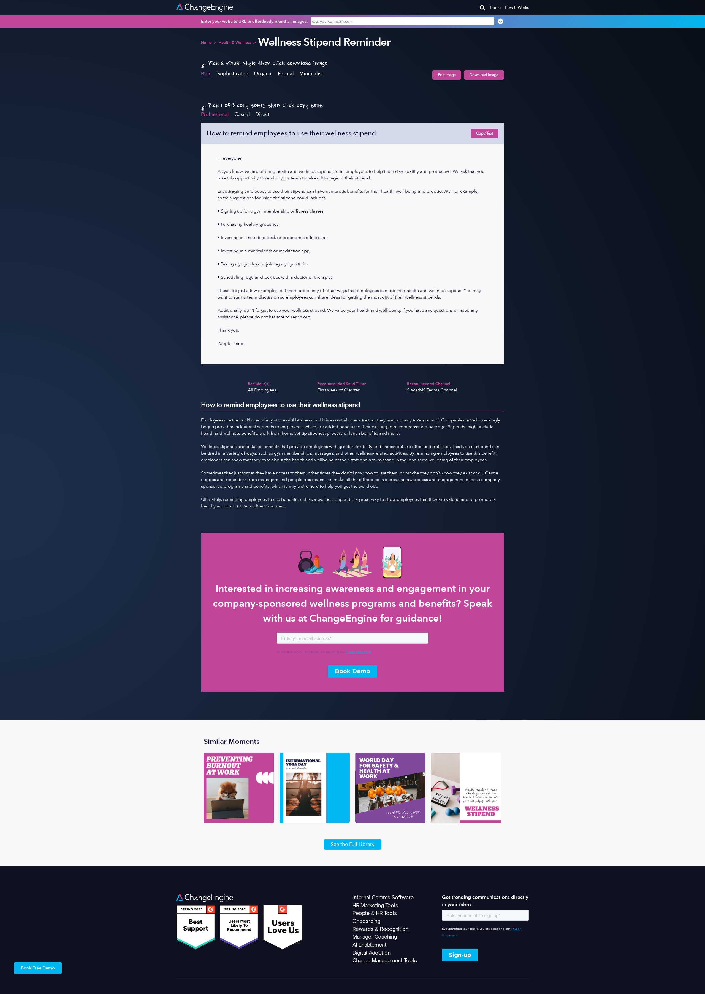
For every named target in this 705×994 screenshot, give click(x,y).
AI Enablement (369, 945)
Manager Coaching (374, 937)
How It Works (517, 7)
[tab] (206, 73)
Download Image (484, 74)
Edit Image (447, 74)
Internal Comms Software (383, 897)
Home (495, 7)
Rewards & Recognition (380, 929)
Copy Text (484, 133)
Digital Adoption (371, 953)
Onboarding (366, 921)
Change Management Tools (384, 960)
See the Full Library (353, 844)
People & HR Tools (374, 913)
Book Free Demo (38, 968)
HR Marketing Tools (375, 905)
